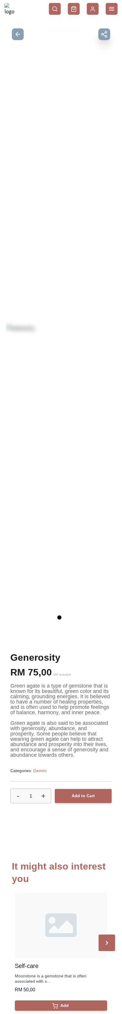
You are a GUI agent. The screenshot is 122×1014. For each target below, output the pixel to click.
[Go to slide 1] (59, 617)
